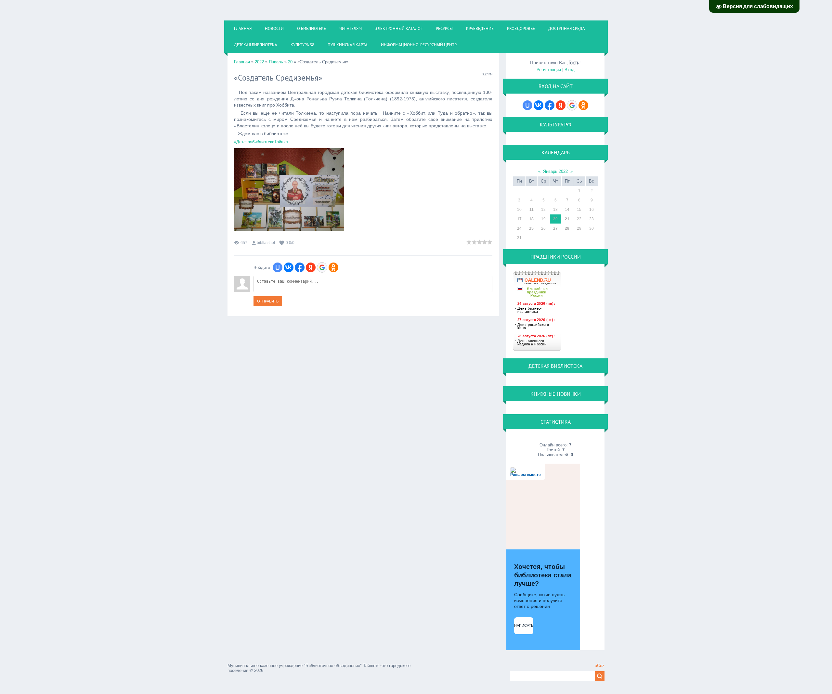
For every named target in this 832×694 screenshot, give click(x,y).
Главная (242, 61)
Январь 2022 (555, 171)
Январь (276, 61)
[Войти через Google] (322, 267)
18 (531, 219)
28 (567, 228)
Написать (523, 625)
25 (531, 228)
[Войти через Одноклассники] (333, 267)
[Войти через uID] (277, 267)
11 (531, 209)
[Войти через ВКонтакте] (288, 267)
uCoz (599, 665)
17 (519, 219)
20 (290, 61)
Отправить (268, 301)
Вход (570, 69)
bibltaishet (266, 242)
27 (555, 228)
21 (567, 219)
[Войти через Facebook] (300, 267)
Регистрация (549, 69)
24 (519, 228)
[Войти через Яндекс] (311, 267)
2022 (259, 61)
